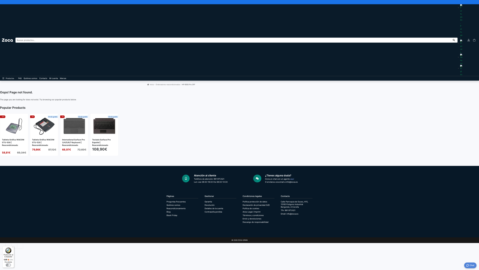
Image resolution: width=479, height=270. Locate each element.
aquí (292, 179)
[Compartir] (14, 245)
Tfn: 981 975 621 (288, 210)
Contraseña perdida (213, 212)
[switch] (8, 265)
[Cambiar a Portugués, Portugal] (461, 22)
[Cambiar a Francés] (461, 47)
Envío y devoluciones (252, 219)
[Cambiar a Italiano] (461, 59)
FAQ (20, 78)
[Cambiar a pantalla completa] (8, 245)
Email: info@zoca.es (289, 214)
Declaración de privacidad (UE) (256, 205)
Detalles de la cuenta (214, 208)
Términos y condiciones (253, 215)
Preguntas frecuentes (176, 201)
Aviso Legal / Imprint (251, 212)
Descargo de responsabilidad (255, 222)
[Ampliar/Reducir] (2, 245)
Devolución (210, 205)
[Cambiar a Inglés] (461, 70)
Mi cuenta (53, 78)
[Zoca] (7, 40)
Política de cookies (251, 208)
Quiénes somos (30, 78)
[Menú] (12, 247)
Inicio (152, 85)
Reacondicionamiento (176, 208)
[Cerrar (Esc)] (20, 245)
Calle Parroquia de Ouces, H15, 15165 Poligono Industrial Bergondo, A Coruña (294, 204)
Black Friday (172, 215)
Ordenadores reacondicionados (168, 85)
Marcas (63, 78)
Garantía (208, 201)
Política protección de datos (255, 201)
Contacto (43, 78)
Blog (169, 212)
